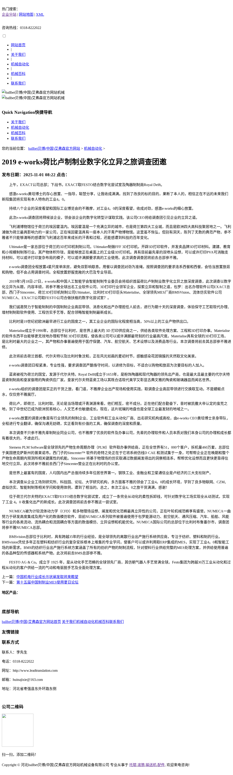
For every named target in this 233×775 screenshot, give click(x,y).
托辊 (133, 765)
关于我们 (18, 55)
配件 (161, 765)
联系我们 (18, 83)
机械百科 (18, 74)
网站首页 (18, 45)
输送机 (151, 765)
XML (40, 14)
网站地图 (26, 14)
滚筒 (141, 765)
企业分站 (9, 14)
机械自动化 (20, 64)
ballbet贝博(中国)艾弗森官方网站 (54, 148)
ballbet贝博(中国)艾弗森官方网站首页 (31, 622)
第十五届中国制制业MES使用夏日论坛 (47, 582)
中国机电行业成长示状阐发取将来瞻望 (47, 577)
